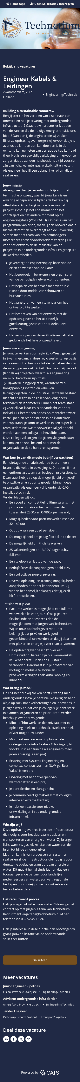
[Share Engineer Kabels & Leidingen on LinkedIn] (6, 1040)
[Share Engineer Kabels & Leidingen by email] (28, 1040)
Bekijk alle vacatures (19, 66)
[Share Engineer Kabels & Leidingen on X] (21, 1040)
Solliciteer (40, 960)
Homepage (17, 4)
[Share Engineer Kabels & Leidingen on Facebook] (13, 1040)
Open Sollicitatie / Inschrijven (54, 4)
